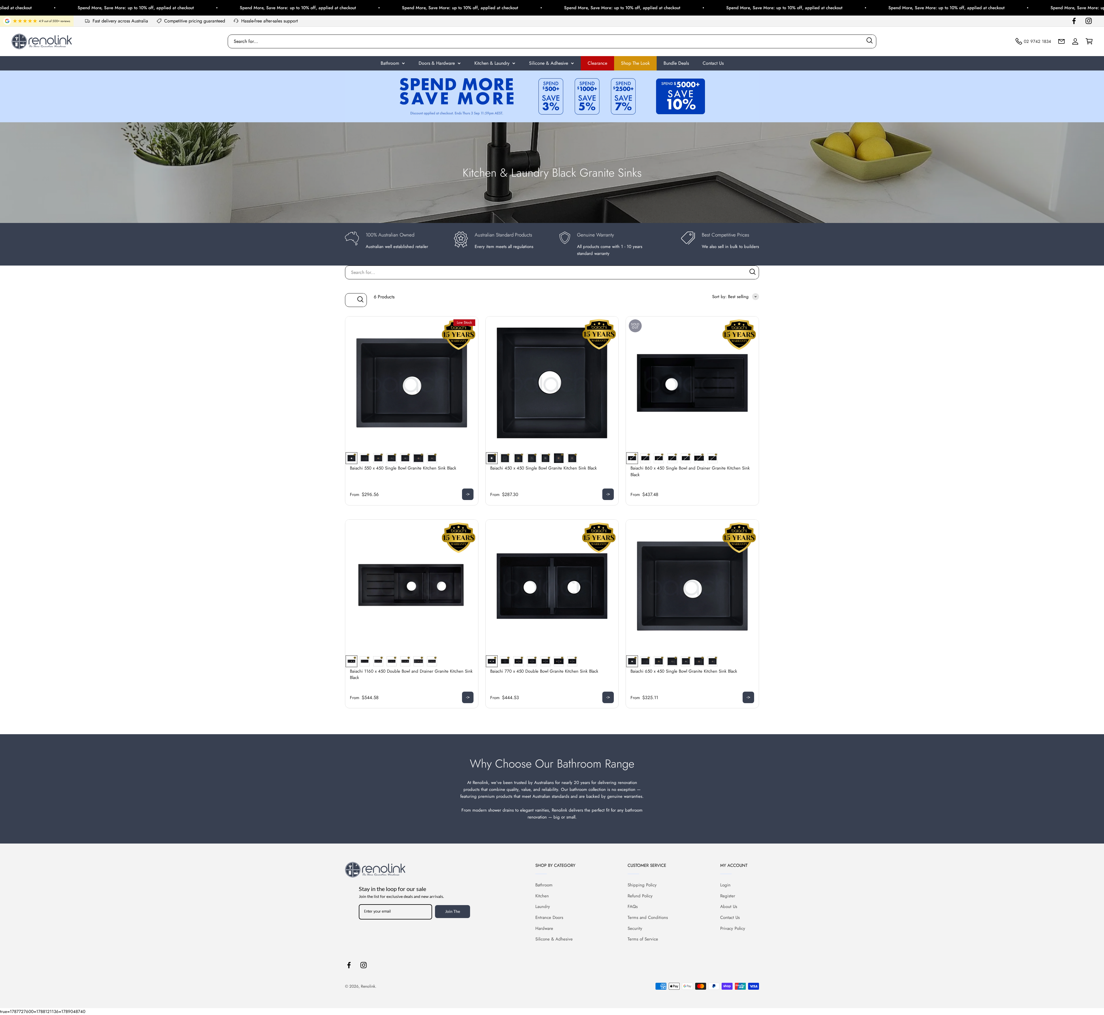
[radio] (351, 458)
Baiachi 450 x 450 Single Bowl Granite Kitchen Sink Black (543, 468)
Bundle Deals (676, 63)
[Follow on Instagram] (1088, 21)
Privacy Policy (732, 928)
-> (468, 494)
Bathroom (390, 63)
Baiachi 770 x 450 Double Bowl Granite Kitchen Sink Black (544, 671)
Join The (452, 911)
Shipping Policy (642, 885)
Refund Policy (640, 896)
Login (725, 885)
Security (635, 928)
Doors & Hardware (437, 63)
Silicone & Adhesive (548, 63)
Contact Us (713, 63)
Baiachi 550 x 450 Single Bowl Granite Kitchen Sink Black (403, 468)
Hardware (544, 928)
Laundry (542, 906)
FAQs (633, 906)
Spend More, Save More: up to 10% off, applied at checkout (157, 8)
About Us (728, 906)
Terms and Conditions (648, 917)
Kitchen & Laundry (491, 63)
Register (727, 896)
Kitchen (542, 896)
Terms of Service (643, 939)
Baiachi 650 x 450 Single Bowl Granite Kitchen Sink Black (683, 671)
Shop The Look (635, 63)
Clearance (597, 63)
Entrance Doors (549, 917)
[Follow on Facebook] (1074, 21)
